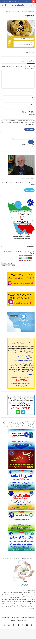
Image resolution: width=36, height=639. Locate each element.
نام (34, 91)
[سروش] (9, 625)
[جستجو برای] (2, 6)
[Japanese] (25, 258)
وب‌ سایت (32, 105)
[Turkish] (27, 260)
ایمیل (33, 98)
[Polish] (20, 260)
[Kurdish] (29, 258)
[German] (31, 256)
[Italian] (23, 258)
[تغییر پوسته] (5, 6)
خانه (32, 11)
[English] (25, 256)
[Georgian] (29, 256)
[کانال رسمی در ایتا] (4, 625)
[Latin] (31, 258)
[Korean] (27, 258)
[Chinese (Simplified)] (23, 256)
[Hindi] (20, 258)
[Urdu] (29, 260)
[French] (27, 256)
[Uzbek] (31, 260)
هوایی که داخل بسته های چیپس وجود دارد (21, 11)
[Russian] (23, 260)
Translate (13, 265)
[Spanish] (25, 260)
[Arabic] (20, 256)
